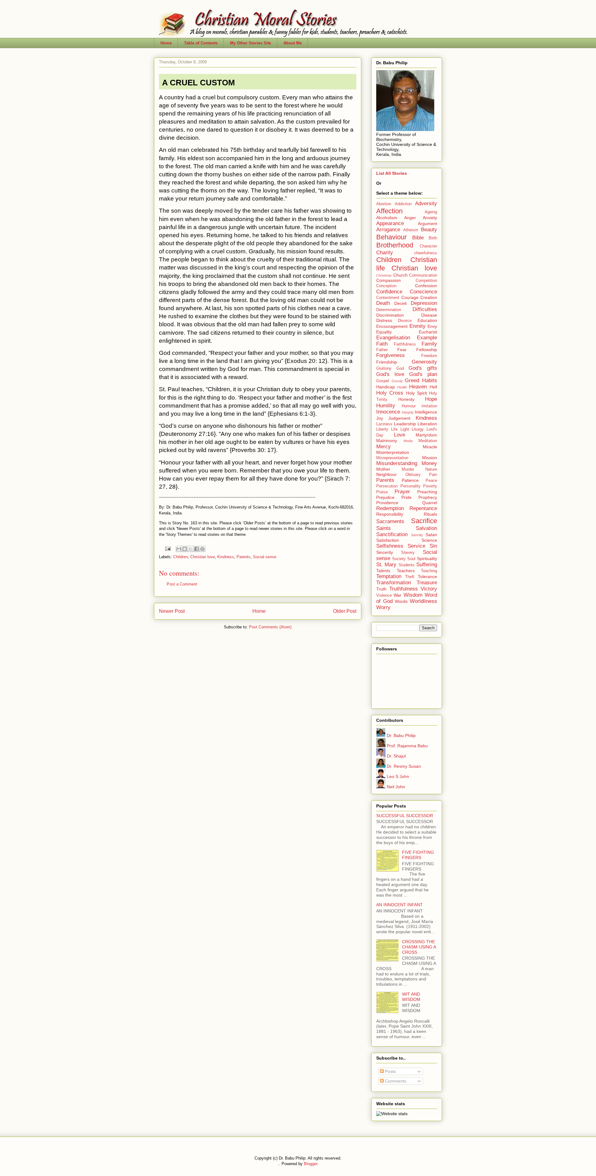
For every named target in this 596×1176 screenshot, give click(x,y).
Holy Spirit (416, 393)
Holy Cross (389, 393)
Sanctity (417, 535)
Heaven (418, 387)
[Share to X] (190, 549)
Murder (408, 469)
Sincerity (384, 552)
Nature (431, 469)
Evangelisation (393, 338)
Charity (384, 253)
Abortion (383, 204)
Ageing (431, 212)
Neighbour (386, 474)
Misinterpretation (392, 452)
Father (382, 350)
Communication (423, 275)
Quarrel (429, 502)
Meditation (427, 441)
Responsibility (389, 514)
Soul (411, 559)
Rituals (430, 514)
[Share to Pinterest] (202, 549)
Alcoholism (386, 217)
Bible (418, 238)
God (400, 368)
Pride (406, 497)
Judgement (399, 418)
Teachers (406, 570)
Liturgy (418, 429)
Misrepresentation (392, 458)
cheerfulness (425, 253)
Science (429, 540)
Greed (412, 380)
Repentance (423, 508)
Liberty (382, 429)
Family (429, 344)
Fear (402, 349)
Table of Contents (201, 43)
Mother (383, 469)
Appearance (390, 223)
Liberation (427, 423)
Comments (395, 1081)
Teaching (429, 571)
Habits (429, 380)
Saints (383, 528)
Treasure (427, 583)
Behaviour (391, 237)
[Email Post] (167, 548)
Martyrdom (426, 434)
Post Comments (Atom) (270, 627)
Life (394, 429)
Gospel (382, 381)
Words (401, 601)
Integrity (408, 412)
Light (404, 429)
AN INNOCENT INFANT (399, 904)
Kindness (225, 556)
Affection (389, 211)
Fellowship (426, 349)
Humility (385, 406)
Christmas (384, 275)
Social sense (264, 556)
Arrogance (388, 230)
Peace (431, 480)
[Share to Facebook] (196, 549)
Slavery (408, 552)
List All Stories (391, 173)
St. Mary (386, 565)
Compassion (388, 280)
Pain (433, 475)
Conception (386, 286)
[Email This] (179, 549)
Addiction (403, 204)
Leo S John (397, 776)
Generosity (424, 362)
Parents (244, 556)
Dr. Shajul (396, 755)
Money (429, 463)
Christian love (202, 556)
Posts (390, 1071)
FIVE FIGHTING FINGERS (418, 855)
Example (427, 338)
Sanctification (392, 534)
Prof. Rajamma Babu (407, 745)
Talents (383, 570)
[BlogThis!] (185, 549)
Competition (426, 280)
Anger (410, 217)
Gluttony (383, 368)
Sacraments (390, 521)
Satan (431, 534)
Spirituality (427, 558)
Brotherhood (394, 245)
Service (416, 546)
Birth (433, 238)
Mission (429, 457)
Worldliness (423, 601)
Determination (388, 310)
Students (407, 565)
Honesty (406, 399)
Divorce (405, 321)
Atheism (410, 230)
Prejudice (385, 497)
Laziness (384, 424)
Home (166, 43)
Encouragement (392, 326)
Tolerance (427, 576)
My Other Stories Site (250, 43)
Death (383, 303)
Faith (382, 344)
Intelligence (426, 411)
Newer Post (172, 611)
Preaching (427, 491)
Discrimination (390, 315)
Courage (409, 297)
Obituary (413, 475)
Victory (429, 589)
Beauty (429, 230)
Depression (424, 303)
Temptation (388, 576)
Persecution (387, 486)
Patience (410, 480)
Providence (387, 502)
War (397, 595)
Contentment (387, 298)
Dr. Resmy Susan (403, 766)
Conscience (423, 292)
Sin (433, 546)
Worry (383, 607)
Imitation (429, 406)
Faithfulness (405, 344)
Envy (432, 326)
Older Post (344, 611)
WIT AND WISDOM (411, 997)
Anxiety (430, 217)
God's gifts (423, 368)
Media (408, 441)
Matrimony (386, 440)
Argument (427, 223)
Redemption (390, 508)
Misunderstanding (396, 463)
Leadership (405, 423)
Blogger (310, 1163)
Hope (431, 399)
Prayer (402, 492)
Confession (426, 285)
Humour (409, 406)
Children (180, 556)
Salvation (426, 528)
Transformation (393, 583)
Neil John (395, 786)
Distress (384, 320)
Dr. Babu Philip (401, 735)
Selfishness (389, 546)
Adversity (426, 203)
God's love (390, 374)
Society (399, 559)
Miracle (430, 446)
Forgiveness (390, 355)
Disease (429, 315)
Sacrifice (424, 521)
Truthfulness (403, 589)
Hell (433, 386)
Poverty (430, 486)
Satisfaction (387, 540)
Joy (379, 418)
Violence (384, 595)
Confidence (389, 292)
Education (427, 320)
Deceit (400, 303)
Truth (381, 588)
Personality (410, 486)
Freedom (429, 356)
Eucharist (428, 331)
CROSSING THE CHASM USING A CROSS (419, 947)
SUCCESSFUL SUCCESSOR (404, 815)
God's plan (423, 374)
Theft (409, 577)
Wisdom (413, 595)
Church (400, 275)
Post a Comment (182, 584)
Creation (428, 297)
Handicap (385, 386)
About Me (292, 43)
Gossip (397, 381)
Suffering (426, 565)
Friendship (386, 362)
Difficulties (425, 309)
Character (428, 246)
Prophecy (427, 497)
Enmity (417, 326)
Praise (382, 492)
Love (399, 435)
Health (402, 387)
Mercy (383, 447)
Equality (384, 331)
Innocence (388, 412)
